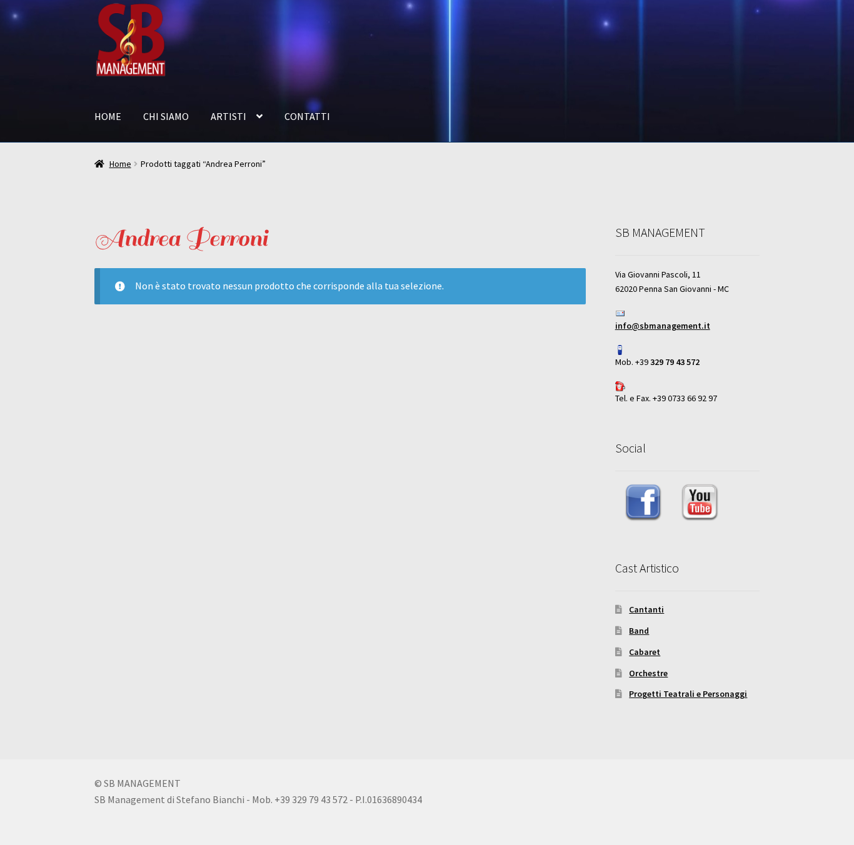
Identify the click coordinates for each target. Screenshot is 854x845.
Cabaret (644, 652)
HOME (107, 116)
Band (639, 630)
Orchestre (648, 673)
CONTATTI (307, 116)
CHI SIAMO (166, 116)
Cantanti (646, 609)
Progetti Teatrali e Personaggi (688, 693)
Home (120, 163)
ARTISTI (228, 116)
